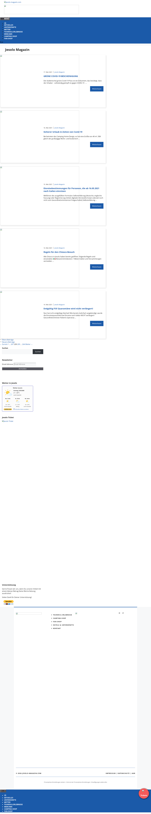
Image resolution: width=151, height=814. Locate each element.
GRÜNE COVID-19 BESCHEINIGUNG (61, 76)
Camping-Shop (10, 36)
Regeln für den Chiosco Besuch (59, 252)
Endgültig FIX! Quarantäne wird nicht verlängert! (68, 308)
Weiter (29, 344)
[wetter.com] (8, 409)
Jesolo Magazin (59, 72)
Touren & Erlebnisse (13, 32)
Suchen (38, 352)
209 (18, 344)
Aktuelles (8, 25)
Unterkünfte (10, 27)
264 (23, 344)
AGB (133, 773)
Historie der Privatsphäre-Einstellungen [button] (78, 782)
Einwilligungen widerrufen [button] (99, 782)
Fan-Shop (8, 38)
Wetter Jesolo (17, 388)
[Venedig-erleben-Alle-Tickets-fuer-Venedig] (41, 13)
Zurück (3, 344)
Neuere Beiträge (8, 342)
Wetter (7, 29)
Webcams (8, 34)
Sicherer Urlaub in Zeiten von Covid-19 (63, 131)
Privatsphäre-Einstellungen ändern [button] (54, 782)
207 (12, 344)
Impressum (111, 773)
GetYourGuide (17, 376)
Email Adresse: (8, 364)
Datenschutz (124, 773)
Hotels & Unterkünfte (63, 625)
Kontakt (57, 628)
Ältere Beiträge (8, 340)
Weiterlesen (96, 89)
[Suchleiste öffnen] (1, 42)
